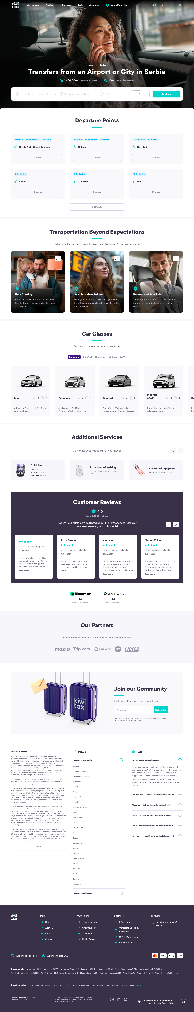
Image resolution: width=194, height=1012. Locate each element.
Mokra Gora (77, 817)
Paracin (75, 863)
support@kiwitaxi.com (26, 955)
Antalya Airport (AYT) (50, 969)
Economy (74, 357)
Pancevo (76, 833)
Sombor (76, 874)
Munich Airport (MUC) (88, 973)
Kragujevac (77, 802)
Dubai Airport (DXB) (88, 969)
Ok (183, 1001)
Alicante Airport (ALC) (105, 969)
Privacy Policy (136, 720)
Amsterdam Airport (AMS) (69, 973)
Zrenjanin (76, 792)
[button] (54, 94)
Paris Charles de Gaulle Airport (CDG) (25, 973)
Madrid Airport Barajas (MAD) (126, 969)
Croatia (100, 985)
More (176, 973)
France (55, 985)
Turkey (30, 985)
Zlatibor (76, 838)
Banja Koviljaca (78, 858)
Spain (37, 985)
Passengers (136, 90)
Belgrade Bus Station (81, 771)
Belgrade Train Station (81, 776)
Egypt (93, 985)
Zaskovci (76, 879)
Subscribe (160, 709)
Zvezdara (76, 869)
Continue (166, 94)
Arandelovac (77, 781)
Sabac (75, 812)
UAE (87, 985)
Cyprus (82, 985)
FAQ (80, 5)
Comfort (87, 357)
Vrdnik (75, 787)
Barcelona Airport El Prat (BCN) (150, 969)
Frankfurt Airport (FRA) (49, 973)
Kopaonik (76, 766)
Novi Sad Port (78, 828)
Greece (48, 985)
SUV (122, 357)
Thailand (74, 985)
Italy (42, 985)
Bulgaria (107, 985)
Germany (115, 985)
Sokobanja (77, 884)
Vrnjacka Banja (78, 797)
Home (91, 65)
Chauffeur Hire (119, 5)
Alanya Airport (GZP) (33, 969)
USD (154, 5)
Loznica (76, 853)
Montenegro (64, 985)
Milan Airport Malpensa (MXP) (110, 973)
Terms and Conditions (26, 997)
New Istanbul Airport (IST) (69, 969)
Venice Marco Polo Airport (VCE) (135, 973)
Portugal (124, 985)
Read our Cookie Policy (164, 1003)
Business (100, 357)
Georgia (132, 985)
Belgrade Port (78, 843)
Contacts (94, 5)
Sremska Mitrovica (80, 807)
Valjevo (75, 848)
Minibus (112, 357)
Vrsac (75, 822)
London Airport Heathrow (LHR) (160, 973)
